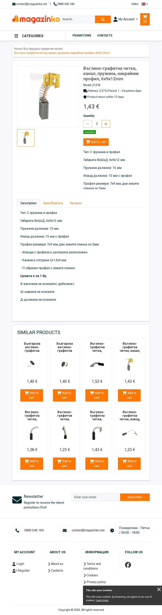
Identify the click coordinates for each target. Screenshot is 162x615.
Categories (32, 36)
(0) (145, 21)
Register (23, 570)
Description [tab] (29, 203)
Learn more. (102, 600)
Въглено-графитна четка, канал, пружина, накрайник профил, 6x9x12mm (62, 52)
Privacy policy (96, 582)
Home (18, 48)
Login (20, 564)
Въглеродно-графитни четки (43, 48)
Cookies (92, 575)
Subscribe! (134, 497)
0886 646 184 (65, 4)
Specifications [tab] (53, 203)
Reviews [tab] (76, 203)
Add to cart (98, 142)
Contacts (104, 35)
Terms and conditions (92, 566)
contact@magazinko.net (31, 4)
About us (56, 564)
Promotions (82, 35)
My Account (126, 19)
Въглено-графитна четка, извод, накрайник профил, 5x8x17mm (130, 421)
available (90, 132)
